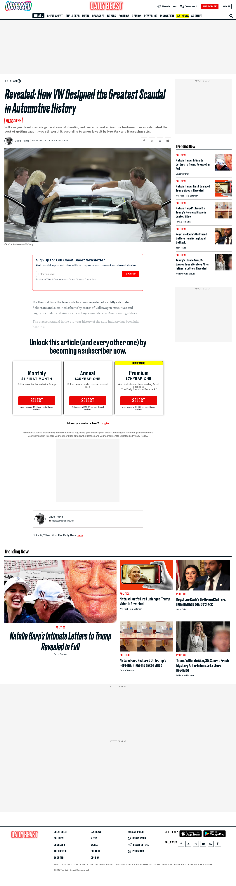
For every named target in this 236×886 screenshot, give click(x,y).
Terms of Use (75, 279)
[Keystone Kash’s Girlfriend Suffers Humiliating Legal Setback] (223, 243)
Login (104, 423)
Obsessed (98, 16)
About (57, 864)
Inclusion (155, 864)
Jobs (82, 864)
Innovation (167, 16)
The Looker (72, 16)
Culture (95, 851)
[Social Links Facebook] (181, 844)
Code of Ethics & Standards (132, 864)
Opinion (136, 16)
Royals (111, 16)
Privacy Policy (91, 279)
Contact (67, 864)
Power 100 (150, 16)
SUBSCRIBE (209, 6)
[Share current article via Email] (160, 141)
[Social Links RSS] (211, 844)
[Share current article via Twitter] (152, 141)
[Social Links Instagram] (196, 844)
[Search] (231, 16)
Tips (75, 864)
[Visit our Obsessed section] (30, 6)
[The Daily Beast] (106, 6)
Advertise (92, 864)
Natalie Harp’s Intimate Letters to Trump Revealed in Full (60, 641)
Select (36, 400)
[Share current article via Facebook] (144, 141)
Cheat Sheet (55, 16)
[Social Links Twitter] (188, 844)
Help (102, 864)
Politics (124, 16)
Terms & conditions (173, 864)
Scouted (196, 16)
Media (85, 16)
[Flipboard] (218, 844)
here (80, 535)
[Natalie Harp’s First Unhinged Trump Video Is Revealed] (223, 195)
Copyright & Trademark (198, 864)
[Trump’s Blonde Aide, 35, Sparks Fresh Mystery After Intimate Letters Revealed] (223, 269)
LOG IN (226, 6)
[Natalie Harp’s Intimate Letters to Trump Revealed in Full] (223, 169)
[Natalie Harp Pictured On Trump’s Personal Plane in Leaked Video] (223, 217)
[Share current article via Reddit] (168, 141)
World (94, 844)
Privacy (110, 864)
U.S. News (182, 16)
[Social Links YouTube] (203, 844)
